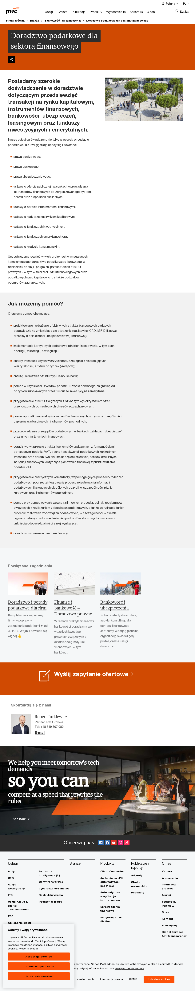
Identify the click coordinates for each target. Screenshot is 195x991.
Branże (34, 20)
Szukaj (184, 11)
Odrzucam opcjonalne (38, 966)
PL (184, 3)
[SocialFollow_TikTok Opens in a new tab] (126, 843)
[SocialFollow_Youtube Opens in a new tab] (114, 843)
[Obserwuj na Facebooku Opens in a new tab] (107, 843)
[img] (11, 59)
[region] (38, 956)
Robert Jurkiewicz (51, 716)
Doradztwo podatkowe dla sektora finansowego (117, 20)
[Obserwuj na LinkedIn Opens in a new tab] (101, 843)
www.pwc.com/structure (129, 968)
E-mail (40, 732)
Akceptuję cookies (39, 956)
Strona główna (15, 20)
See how (19, 819)
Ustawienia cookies (39, 976)
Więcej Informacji (28, 948)
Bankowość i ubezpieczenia (63, 20)
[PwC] (12, 9)
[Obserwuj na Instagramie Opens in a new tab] (120, 843)
